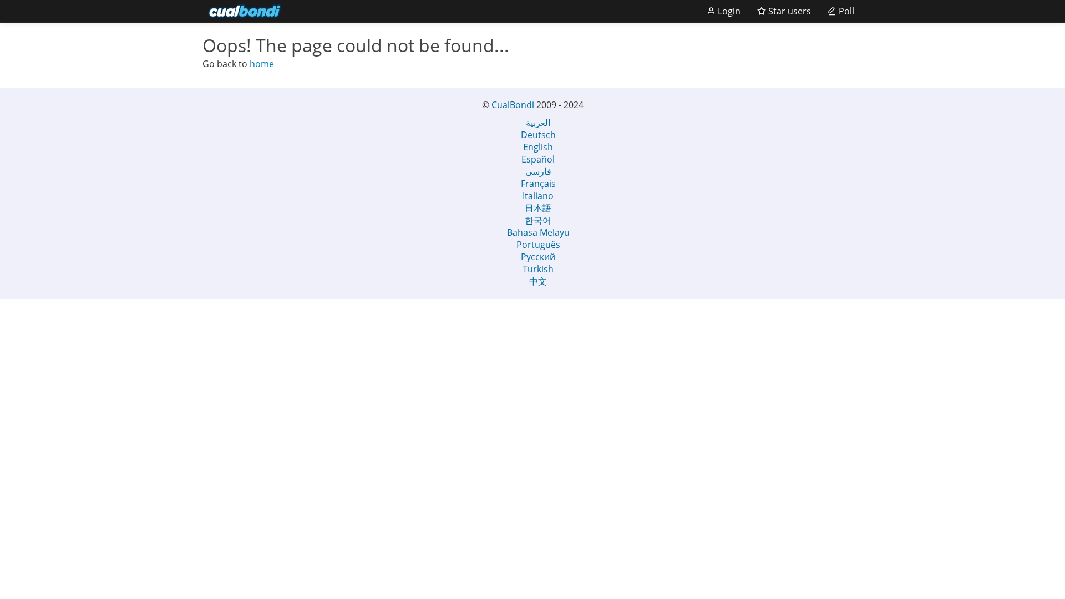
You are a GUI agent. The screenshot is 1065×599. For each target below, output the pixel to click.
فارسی (538, 171)
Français (538, 183)
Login (728, 11)
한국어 (538, 220)
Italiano (538, 196)
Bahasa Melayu (538, 232)
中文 (538, 281)
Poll (845, 11)
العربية (538, 122)
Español (538, 159)
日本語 (538, 208)
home (262, 64)
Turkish (538, 269)
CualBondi (512, 105)
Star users (788, 11)
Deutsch (538, 135)
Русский (538, 257)
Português (538, 244)
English (538, 147)
